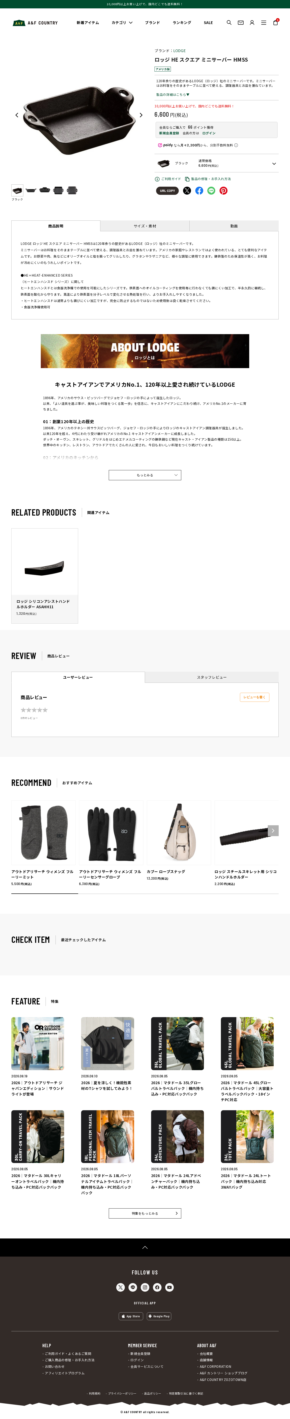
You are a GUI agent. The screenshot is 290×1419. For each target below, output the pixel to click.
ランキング (182, 22)
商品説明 (55, 226)
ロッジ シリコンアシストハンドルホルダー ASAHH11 (43, 603)
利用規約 (94, 1393)
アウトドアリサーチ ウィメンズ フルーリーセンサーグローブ (110, 874)
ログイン (208, 133)
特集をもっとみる (145, 1213)
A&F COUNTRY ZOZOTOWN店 (223, 1380)
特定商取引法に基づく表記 (186, 1393)
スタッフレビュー (212, 677)
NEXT (141, 115)
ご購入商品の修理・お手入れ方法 (69, 1360)
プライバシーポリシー (122, 1393)
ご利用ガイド (171, 178)
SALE (208, 22)
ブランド (152, 22)
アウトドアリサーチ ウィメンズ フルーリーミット (42, 874)
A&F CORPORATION (215, 1366)
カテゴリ (119, 22)
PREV (16, 115)
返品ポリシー (152, 1393)
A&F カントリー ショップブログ (223, 1373)
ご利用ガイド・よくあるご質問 (68, 1354)
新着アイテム (88, 22)
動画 (234, 226)
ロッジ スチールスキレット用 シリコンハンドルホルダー (246, 874)
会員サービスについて (147, 1366)
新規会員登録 (169, 133)
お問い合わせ (55, 1366)
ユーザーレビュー (78, 677)
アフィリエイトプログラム (65, 1373)
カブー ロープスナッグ (166, 871)
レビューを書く (255, 697)
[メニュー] (263, 22)
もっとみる (145, 475)
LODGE (179, 50)
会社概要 (206, 1354)
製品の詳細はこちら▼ (172, 94)
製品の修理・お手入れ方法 (211, 178)
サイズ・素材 (145, 226)
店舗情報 (206, 1360)
